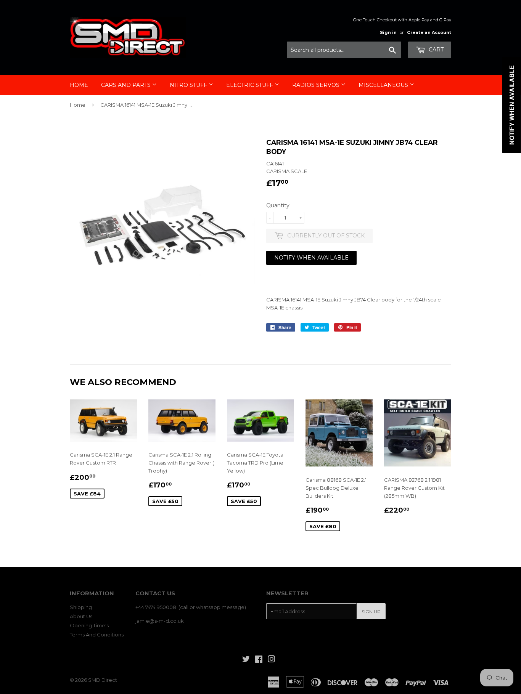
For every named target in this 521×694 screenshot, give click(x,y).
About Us (81, 616)
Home (79, 85)
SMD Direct (102, 680)
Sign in (388, 32)
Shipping (81, 607)
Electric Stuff (250, 85)
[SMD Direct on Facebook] (259, 660)
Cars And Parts (126, 85)
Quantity (277, 205)
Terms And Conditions (97, 634)
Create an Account (429, 32)
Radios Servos (316, 85)
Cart (435, 49)
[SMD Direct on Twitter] (246, 660)
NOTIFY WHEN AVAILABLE (311, 257)
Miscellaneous (384, 85)
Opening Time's (89, 625)
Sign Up (371, 611)
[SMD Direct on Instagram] (271, 660)
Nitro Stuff (189, 85)
